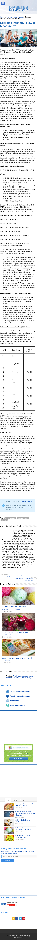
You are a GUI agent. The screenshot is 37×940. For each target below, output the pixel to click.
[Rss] (13, 918)
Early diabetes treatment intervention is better (23, 836)
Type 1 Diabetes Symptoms (20, 691)
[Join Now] (18, 753)
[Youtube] (23, 918)
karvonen (5, 520)
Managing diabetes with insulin (13, 575)
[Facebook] (16, 918)
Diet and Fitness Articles (14, 17)
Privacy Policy (18, 937)
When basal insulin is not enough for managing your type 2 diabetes (25, 813)
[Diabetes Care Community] (18, 8)
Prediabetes (14, 701)
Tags (22, 800)
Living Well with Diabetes (13, 848)
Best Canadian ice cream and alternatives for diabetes (14, 608)
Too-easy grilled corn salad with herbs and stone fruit (25, 804)
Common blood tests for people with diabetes (23, 579)
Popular (15, 800)
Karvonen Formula (26, 501)
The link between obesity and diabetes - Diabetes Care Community (19, 677)
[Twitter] (20, 918)
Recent (8, 800)
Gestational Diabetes (17, 705)
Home (2, 17)
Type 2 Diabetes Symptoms (20, 696)
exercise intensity (23, 518)
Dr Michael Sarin (10, 518)
